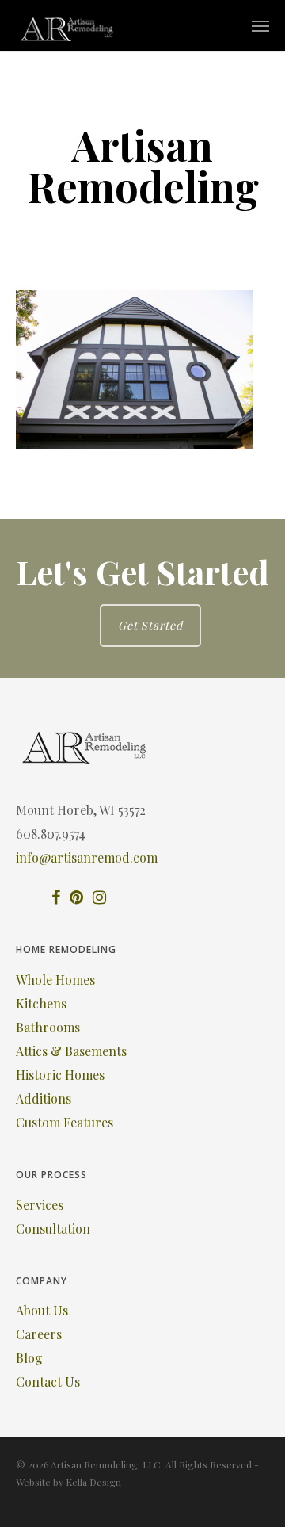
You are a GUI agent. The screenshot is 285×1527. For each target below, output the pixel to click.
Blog (29, 1357)
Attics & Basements (71, 1051)
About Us (42, 1310)
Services (39, 1204)
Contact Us (48, 1381)
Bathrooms (48, 1027)
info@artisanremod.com (87, 857)
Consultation (53, 1228)
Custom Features (64, 1122)
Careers (39, 1334)
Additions (43, 1098)
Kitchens (41, 1003)
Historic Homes (60, 1074)
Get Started (150, 625)
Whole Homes (55, 979)
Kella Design (93, 1481)
